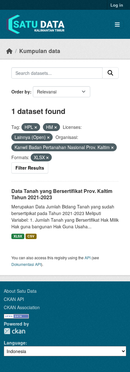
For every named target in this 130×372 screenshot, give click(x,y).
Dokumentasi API (26, 264)
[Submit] (110, 73)
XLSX (18, 236)
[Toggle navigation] (117, 24)
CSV (30, 236)
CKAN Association (22, 307)
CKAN (14, 331)
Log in (116, 5)
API (88, 257)
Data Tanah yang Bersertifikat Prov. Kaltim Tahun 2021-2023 (61, 194)
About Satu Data (20, 291)
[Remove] (35, 127)
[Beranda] (9, 51)
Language (15, 342)
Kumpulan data (39, 51)
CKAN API (14, 299)
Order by (20, 91)
